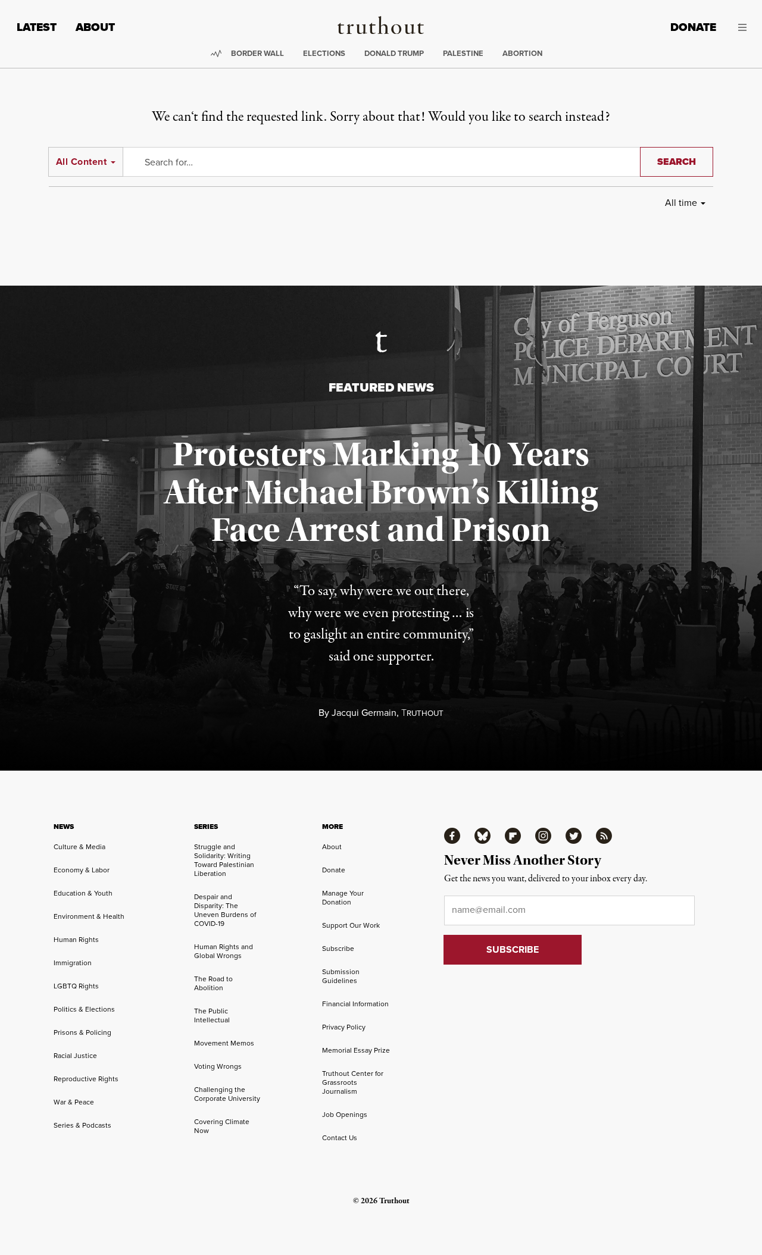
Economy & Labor (82, 870)
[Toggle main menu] (740, 27)
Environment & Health (89, 916)
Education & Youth (83, 893)
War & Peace (74, 1102)
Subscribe (338, 948)
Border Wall (257, 53)
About (95, 27)
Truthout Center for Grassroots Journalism (352, 1082)
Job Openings (344, 1114)
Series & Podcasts (82, 1125)
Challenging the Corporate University (227, 1094)
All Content (81, 161)
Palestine (463, 53)
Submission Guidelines (341, 976)
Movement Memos (224, 1043)
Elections (324, 53)
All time (681, 202)
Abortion (522, 53)
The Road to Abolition (213, 983)
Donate (693, 27)
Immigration (73, 962)
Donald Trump (394, 53)
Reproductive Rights (86, 1079)
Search (676, 161)
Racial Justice (75, 1055)
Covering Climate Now (221, 1126)
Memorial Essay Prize (356, 1050)
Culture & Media (79, 846)
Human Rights (76, 939)
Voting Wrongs (218, 1066)
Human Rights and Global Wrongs (223, 951)
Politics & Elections (84, 1009)
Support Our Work (351, 925)
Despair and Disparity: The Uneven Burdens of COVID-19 (225, 910)
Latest (37, 27)
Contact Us (339, 1137)
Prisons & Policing (82, 1032)
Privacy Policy (344, 1027)
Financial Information (355, 1004)
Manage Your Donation (343, 897)
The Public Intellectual (212, 1015)
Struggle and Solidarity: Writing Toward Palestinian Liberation (224, 860)
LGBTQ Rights (76, 986)
